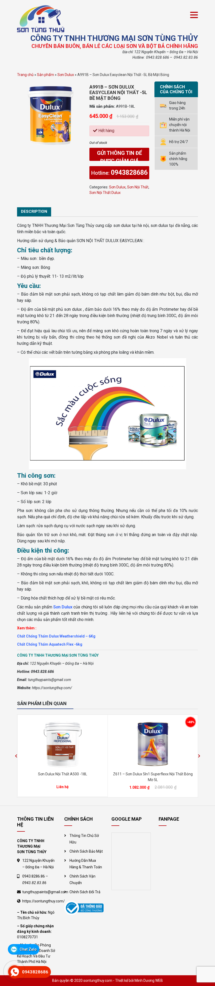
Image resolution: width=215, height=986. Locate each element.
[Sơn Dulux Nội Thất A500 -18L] (63, 744)
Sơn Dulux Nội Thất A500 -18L (62, 774)
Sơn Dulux (65, 75)
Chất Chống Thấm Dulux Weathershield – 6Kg (56, 636)
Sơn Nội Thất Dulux (105, 192)
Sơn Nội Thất (137, 187)
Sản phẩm (45, 75)
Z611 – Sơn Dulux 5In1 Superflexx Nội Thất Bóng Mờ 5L (153, 777)
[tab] (34, 211)
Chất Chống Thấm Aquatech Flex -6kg (49, 644)
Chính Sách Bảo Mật (86, 851)
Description (34, 211)
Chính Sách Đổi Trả (84, 892)
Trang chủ (25, 75)
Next (199, 756)
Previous (16, 756)
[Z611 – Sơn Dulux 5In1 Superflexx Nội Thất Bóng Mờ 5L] (153, 744)
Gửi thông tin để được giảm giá (119, 155)
